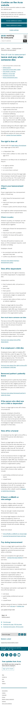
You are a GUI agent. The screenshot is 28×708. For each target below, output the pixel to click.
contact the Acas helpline (13, 135)
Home (2, 48)
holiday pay (20, 606)
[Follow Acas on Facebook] (2, 654)
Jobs (3, 679)
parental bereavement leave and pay (14, 536)
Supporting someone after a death (11, 69)
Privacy (3, 697)
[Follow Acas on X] (6, 654)
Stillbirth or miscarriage (9, 73)
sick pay (12, 606)
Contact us (4, 677)
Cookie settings (14, 30)
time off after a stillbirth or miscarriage (15, 534)
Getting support (7, 67)
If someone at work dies (9, 75)
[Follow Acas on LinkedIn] (10, 654)
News (3, 681)
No (12, 649)
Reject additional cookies (14, 25)
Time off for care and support (8, 50)
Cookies (3, 693)
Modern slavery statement (8, 699)
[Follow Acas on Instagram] (15, 654)
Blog (3, 675)
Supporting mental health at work (9, 642)
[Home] (7, 36)
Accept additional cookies (14, 21)
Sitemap (4, 701)
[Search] (25, 40)
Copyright (4, 695)
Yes (9, 649)
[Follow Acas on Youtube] (19, 654)
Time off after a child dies (9, 71)
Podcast (4, 683)
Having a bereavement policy (10, 77)
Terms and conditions (7, 703)
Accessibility (5, 690)
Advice (8, 48)
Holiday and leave (16, 48)
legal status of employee (18, 145)
